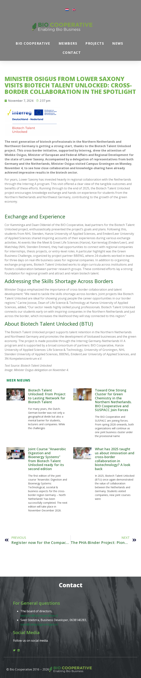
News (117, 43)
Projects (94, 43)
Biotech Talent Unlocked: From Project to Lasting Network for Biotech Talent (47, 396)
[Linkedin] (18, 650)
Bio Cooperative (33, 43)
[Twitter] (14, 650)
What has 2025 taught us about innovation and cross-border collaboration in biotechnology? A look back (114, 459)
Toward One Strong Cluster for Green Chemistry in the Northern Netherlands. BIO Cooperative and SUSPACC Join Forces (113, 400)
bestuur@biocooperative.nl (39, 616)
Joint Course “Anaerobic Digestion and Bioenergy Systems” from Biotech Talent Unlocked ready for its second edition (47, 459)
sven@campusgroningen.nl (39, 624)
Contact (72, 52)
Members (68, 43)
